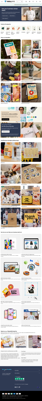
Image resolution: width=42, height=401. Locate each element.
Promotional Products (39, 33)
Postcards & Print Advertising (8, 33)
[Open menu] (2, 1)
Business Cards (5, 15)
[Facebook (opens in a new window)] (15, 387)
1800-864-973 (4, 395)
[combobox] (19, 1)
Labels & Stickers (17, 33)
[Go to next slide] (41, 4)
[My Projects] (29, 1)
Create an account (5, 131)
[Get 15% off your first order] (21, 130)
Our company (17, 373)
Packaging (23, 32)
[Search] (22, 1)
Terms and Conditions (20, 395)
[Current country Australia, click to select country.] (38, 387)
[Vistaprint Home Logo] (9, 1)
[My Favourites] (33, 1)
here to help (8, 373)
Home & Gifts (28, 33)
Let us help (16, 370)
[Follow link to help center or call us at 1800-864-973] (26, 1)
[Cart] (40, 1)
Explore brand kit (5, 119)
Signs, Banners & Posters (13, 33)
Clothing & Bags (34, 33)
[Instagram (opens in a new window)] (16, 387)
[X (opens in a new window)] (18, 387)
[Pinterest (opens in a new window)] (19, 387)
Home (8, 395)
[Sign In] (36, 1)
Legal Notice (26, 395)
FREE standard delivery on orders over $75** (21, 4)
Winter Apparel (5, 18)
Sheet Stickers (12, 15)
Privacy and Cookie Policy (13, 395)
